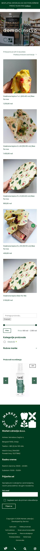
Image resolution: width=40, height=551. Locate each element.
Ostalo (11, 342)
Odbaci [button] (28, 6)
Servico (25, 521)
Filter (7, 330)
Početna (15, 45)
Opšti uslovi (12, 527)
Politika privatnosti (25, 527)
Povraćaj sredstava (14, 537)
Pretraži (7, 319)
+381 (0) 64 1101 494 (16, 446)
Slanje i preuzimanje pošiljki (26, 530)
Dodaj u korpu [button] (20, 93)
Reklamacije (27, 537)
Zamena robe (20, 540)
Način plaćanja (9, 530)
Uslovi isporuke (12, 533)
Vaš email (5, 491)
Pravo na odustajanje (26, 533)
